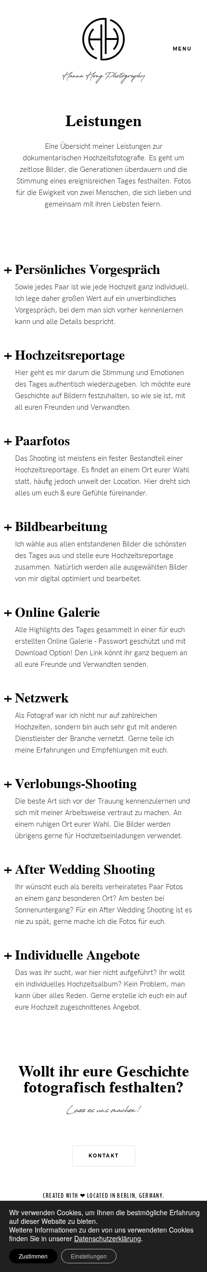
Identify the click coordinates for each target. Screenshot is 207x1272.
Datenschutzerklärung (107, 1238)
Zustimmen (33, 1256)
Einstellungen (89, 1256)
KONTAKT (104, 1156)
